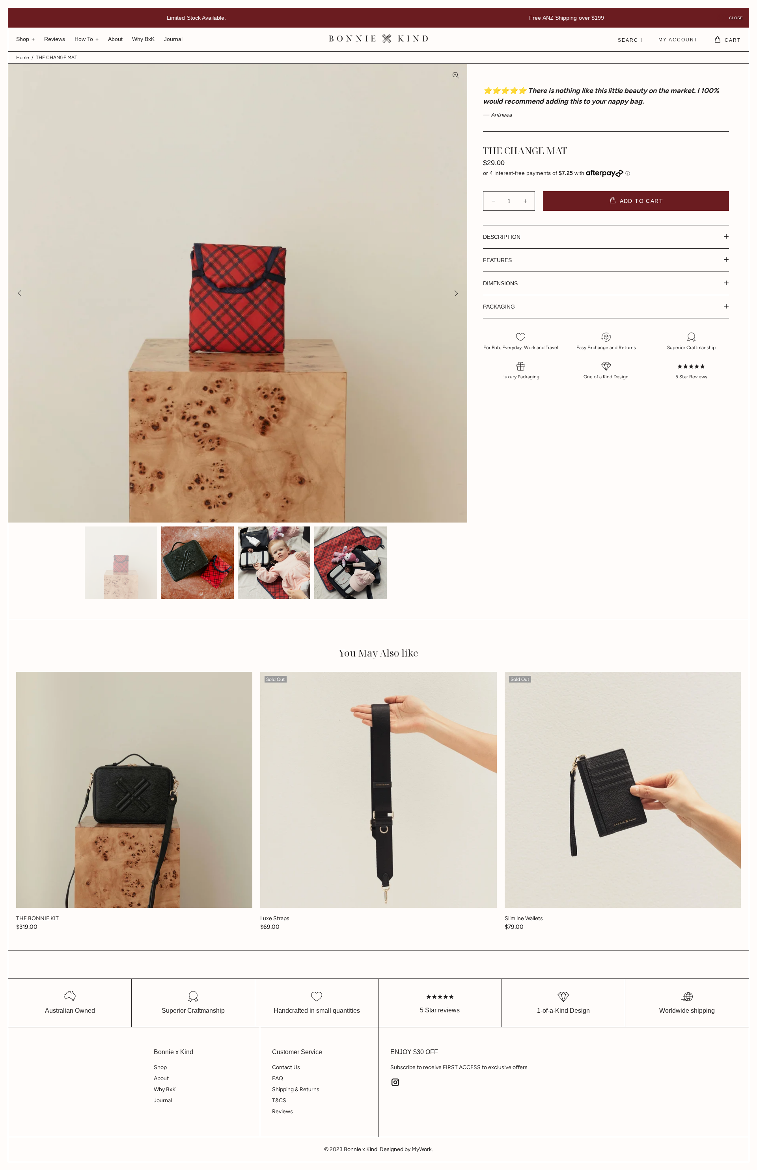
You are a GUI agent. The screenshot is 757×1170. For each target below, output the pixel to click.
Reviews (282, 1111)
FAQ (277, 1078)
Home (22, 57)
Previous (19, 293)
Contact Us (286, 1067)
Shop (160, 1067)
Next (455, 293)
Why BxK (165, 1089)
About (161, 1078)
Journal (163, 1100)
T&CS (279, 1100)
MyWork (422, 1149)
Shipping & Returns (295, 1089)
